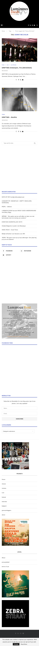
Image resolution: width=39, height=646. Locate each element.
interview (4, 501)
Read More (24, 644)
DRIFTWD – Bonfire (9, 117)
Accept (16, 644)
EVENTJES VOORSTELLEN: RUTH (12, 222)
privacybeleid (5, 562)
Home (3, 31)
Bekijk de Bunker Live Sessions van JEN (13, 233)
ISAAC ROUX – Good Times (10, 229)
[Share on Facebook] (18, 79)
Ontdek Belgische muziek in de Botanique (14, 226)
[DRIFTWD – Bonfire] (19, 99)
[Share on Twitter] (20, 79)
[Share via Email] (22, 79)
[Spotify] (34, 25)
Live (3, 492)
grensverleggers (6, 510)
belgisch (4, 506)
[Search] (37, 25)
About (3, 557)
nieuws (4, 484)
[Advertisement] (19, 168)
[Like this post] (16, 79)
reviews (4, 488)
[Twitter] (30, 25)
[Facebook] (28, 25)
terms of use (5, 566)
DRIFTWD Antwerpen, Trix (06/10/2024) (17, 68)
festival (4, 497)
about (3, 515)
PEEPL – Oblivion (7, 206)
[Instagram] (32, 25)
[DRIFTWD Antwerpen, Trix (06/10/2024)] (19, 50)
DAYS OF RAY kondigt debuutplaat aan (13, 197)
